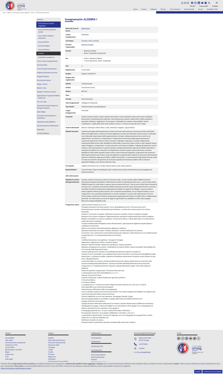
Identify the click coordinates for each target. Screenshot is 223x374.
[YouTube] (202, 3)
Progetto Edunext (43, 76)
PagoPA (51, 338)
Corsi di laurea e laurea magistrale (46, 24)
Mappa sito (52, 357)
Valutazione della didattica (46, 122)
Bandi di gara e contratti (13, 350)
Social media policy (97, 357)
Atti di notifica (10, 347)
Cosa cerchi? (203, 6)
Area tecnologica (44, 46)
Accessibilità (9, 338)
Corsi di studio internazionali (46, 69)
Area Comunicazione (98, 355)
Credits (50, 352)
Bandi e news (41, 88)
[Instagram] (195, 3)
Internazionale (189, 9)
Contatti (215, 6)
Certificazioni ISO (97, 346)
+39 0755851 (143, 344)
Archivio (41, 53)
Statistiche (52, 359)
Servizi (200, 9)
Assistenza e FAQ (11, 345)
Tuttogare (51, 347)
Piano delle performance (56, 340)
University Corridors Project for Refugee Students (47, 107)
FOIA (7, 357)
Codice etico (9, 354)
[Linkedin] (199, 3)
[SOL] (188, 3)
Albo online (9, 340)
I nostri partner (96, 338)
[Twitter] (209, 3)
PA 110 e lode (41, 102)
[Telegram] (206, 3)
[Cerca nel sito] (214, 3)
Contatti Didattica (43, 133)
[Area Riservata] (182, 3)
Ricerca (163, 9)
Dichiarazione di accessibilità (58, 361)
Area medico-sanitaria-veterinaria (46, 37)
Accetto (198, 372)
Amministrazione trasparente (15, 343)
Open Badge (41, 112)
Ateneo (143, 9)
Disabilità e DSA (212, 9)
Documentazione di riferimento (47, 126)
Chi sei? (192, 6)
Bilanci (7, 352)
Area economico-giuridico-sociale (47, 31)
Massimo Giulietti (87, 45)
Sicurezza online (53, 345)
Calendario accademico (46, 57)
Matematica (85, 28)
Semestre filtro (42, 65)
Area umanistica (43, 50)
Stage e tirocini (42, 84)
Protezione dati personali (56, 343)
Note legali (9, 359)
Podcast (94, 359)
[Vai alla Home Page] (15, 5)
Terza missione (175, 9)
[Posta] (185, 3)
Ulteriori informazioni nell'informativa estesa (16, 368)
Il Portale (51, 354)
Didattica (153, 9)
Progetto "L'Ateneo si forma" (46, 92)
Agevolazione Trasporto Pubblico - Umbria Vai (48, 97)
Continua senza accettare (212, 372)
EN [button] (217, 3)
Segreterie (40, 129)
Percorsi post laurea (44, 80)
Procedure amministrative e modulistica (46, 117)
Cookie (50, 350)
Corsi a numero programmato (47, 61)
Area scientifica (43, 42)
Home (135, 9)
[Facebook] (192, 3)
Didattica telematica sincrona (47, 73)
